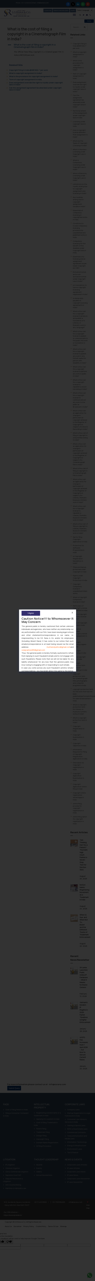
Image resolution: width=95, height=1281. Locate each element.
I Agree (31, 613)
